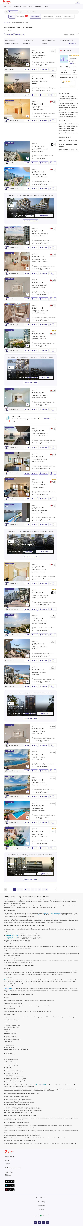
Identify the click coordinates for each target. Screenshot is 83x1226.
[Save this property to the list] (51, 69)
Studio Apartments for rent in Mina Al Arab (70, 107)
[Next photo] (28, 57)
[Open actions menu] (54, 69)
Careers (7, 1164)
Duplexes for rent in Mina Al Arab (67, 116)
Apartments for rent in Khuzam (67, 128)
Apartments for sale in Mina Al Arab (68, 140)
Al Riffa (36, 1085)
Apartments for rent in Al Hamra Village (69, 126)
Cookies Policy (41, 1205)
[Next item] (76, 67)
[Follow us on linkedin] (47, 1222)
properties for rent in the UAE (32, 915)
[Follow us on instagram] (35, 1222)
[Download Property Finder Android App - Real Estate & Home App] (10, 1185)
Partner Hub (9, 1172)
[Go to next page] (55, 889)
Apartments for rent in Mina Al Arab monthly (70, 110)
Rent (10, 6)
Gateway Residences (9, 988)
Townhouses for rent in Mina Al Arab (68, 105)
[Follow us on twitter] (43, 1222)
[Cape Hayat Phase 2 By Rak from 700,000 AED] (30, 866)
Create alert (20, 34)
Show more (71, 43)
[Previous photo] (5, 57)
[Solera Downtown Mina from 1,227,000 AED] (30, 208)
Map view (10, 34)
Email (35, 69)
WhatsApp (44, 69)
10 (46, 889)
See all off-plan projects (30, 221)
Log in (77, 2)
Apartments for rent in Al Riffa (66, 130)
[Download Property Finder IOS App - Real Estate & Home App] (10, 1181)
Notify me (47, 418)
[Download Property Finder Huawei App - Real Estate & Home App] (10, 1189)
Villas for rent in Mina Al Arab (66, 101)
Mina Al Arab (12, 12)
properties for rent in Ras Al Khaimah (52, 913)
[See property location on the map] (27, 64)
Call (28, 69)
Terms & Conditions (41, 1198)
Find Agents (37, 6)
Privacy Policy (41, 1201)
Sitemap (41, 1209)
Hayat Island (7, 971)
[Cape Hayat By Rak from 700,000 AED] (30, 705)
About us (8, 1161)
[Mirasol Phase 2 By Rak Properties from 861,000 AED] (30, 544)
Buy (5, 6)
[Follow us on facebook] (39, 1222)
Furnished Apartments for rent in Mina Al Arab (71, 98)
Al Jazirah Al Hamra (44, 1085)
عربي (35, 1216)
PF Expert (8, 1175)
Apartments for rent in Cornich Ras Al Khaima (70, 133)
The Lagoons (7, 979)
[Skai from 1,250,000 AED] (30, 369)
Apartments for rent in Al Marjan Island (69, 124)
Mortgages (46, 6)
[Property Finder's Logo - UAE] (7, 2)
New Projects (17, 6)
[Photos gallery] (17, 57)
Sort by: (66, 34)
